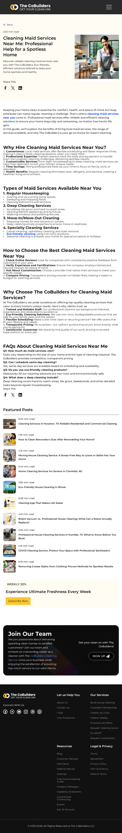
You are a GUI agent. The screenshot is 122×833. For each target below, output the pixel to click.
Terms (93, 753)
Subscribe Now (18, 601)
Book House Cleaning (102, 702)
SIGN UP (99, 656)
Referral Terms (98, 774)
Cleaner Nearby (99, 718)
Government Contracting (64, 798)
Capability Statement (69, 791)
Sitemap (61, 774)
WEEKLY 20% (17, 584)
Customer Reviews (67, 758)
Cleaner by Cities (99, 712)
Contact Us (63, 707)
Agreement (96, 758)
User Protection (66, 718)
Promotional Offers (101, 723)
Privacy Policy (98, 764)
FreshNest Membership (103, 707)
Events (60, 804)
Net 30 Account (66, 809)
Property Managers (68, 786)
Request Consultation (102, 738)
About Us (62, 702)
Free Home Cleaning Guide (68, 780)
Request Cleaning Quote (104, 728)
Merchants (63, 764)
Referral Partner (66, 769)
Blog (59, 753)
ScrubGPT (96, 733)
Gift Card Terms (99, 769)
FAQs (60, 712)
